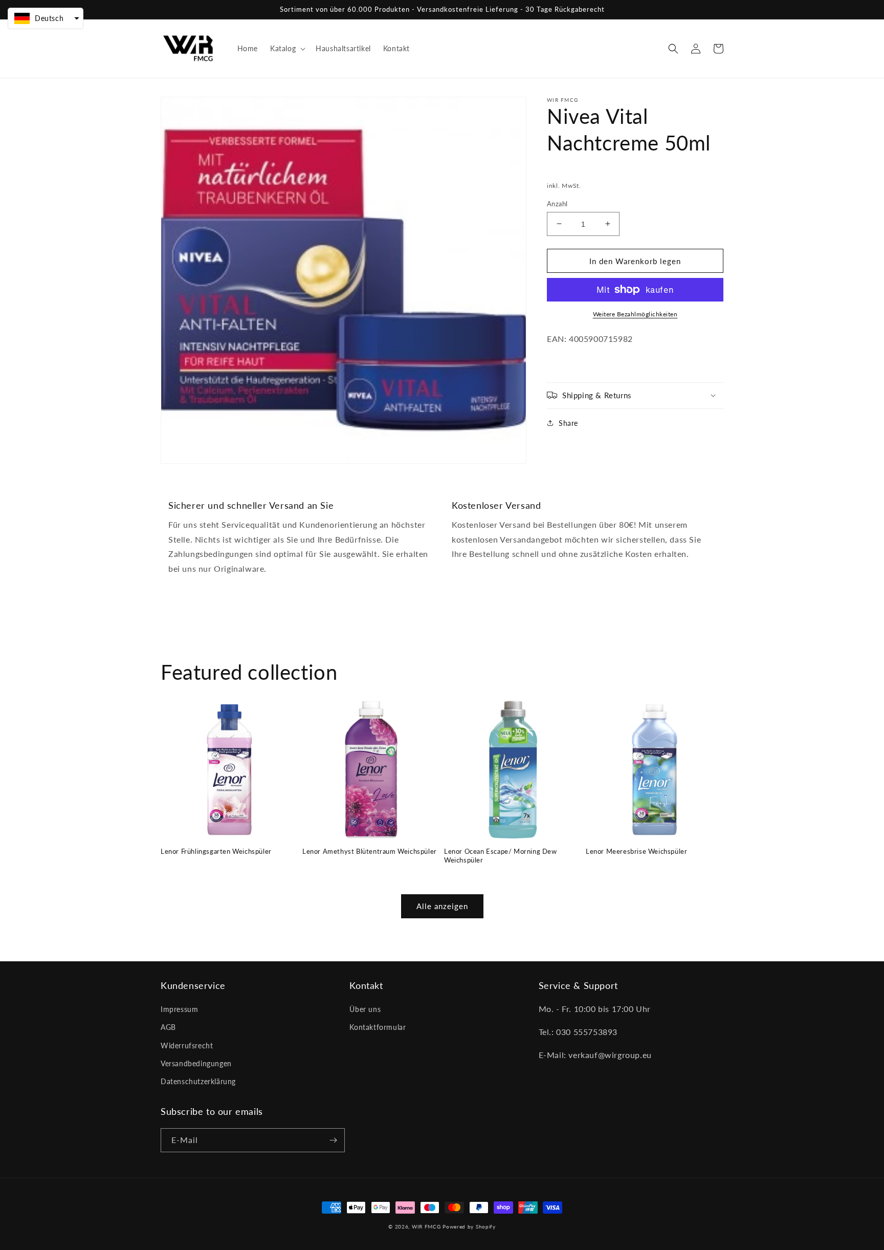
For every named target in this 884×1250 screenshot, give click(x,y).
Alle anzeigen (442, 906)
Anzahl (557, 203)
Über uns (365, 1009)
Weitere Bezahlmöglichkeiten (635, 314)
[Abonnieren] (333, 1140)
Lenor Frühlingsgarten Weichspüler (216, 851)
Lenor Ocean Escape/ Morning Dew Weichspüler (500, 855)
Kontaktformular (377, 1027)
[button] (287, 48)
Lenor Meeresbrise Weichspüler (636, 851)
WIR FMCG (426, 1226)
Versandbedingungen (196, 1063)
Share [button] (568, 422)
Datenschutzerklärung (198, 1081)
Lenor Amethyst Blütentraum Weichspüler (369, 851)
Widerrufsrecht (187, 1045)
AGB (168, 1027)
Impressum (179, 1009)
